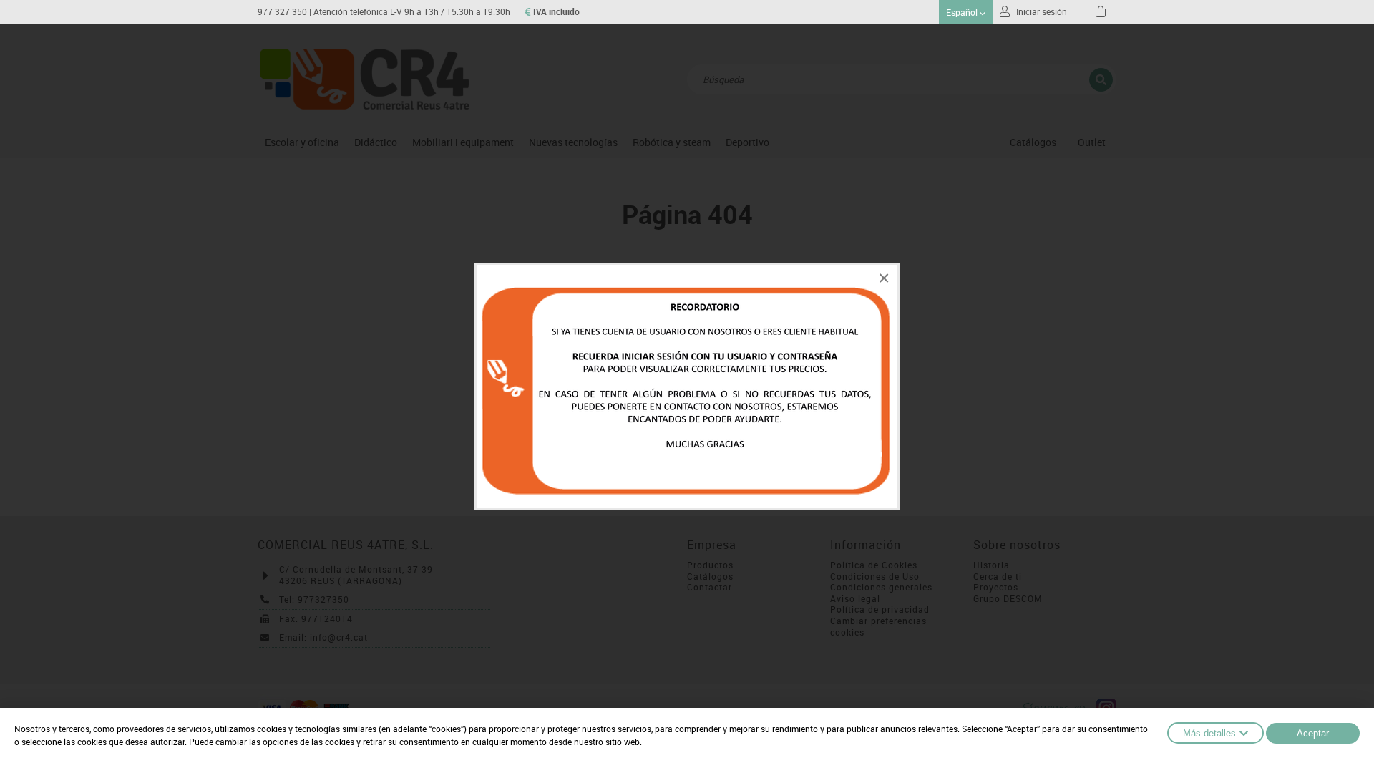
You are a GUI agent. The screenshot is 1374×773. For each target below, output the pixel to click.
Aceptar (1313, 733)
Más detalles (1209, 733)
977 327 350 (282, 11)
